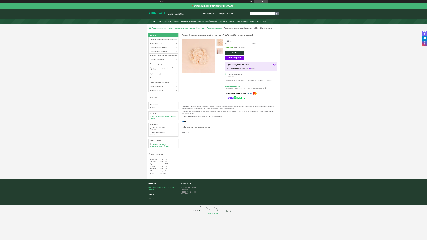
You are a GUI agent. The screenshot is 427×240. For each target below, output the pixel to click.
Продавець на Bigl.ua (213, 209)
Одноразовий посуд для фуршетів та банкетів (162, 68)
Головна (152, 21)
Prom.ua (224, 207)
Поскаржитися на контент (207, 211)
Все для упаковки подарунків (159, 82)
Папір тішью (200, 28)
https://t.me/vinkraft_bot (160, 146)
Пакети (152, 78)
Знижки (176, 21)
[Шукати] (277, 13)
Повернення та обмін (258, 21)
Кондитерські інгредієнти (158, 47)
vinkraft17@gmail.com (159, 144)
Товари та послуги (164, 21)
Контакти (223, 21)
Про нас (231, 21)
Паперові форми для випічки (159, 64)
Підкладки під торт (156, 43)
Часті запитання (242, 21)
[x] (185, 122)
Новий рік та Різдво (156, 90)
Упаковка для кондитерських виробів (163, 39)
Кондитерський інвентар (158, 51)
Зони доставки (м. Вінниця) (208, 21)
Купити (234, 52)
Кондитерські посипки (157, 59)
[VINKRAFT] (156, 14)
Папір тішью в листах (214, 28)
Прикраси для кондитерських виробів (163, 55)
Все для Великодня (156, 86)
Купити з (231, 57)
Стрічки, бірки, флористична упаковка (181, 28)
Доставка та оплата (188, 21)
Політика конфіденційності (226, 211)
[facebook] (183, 122)
